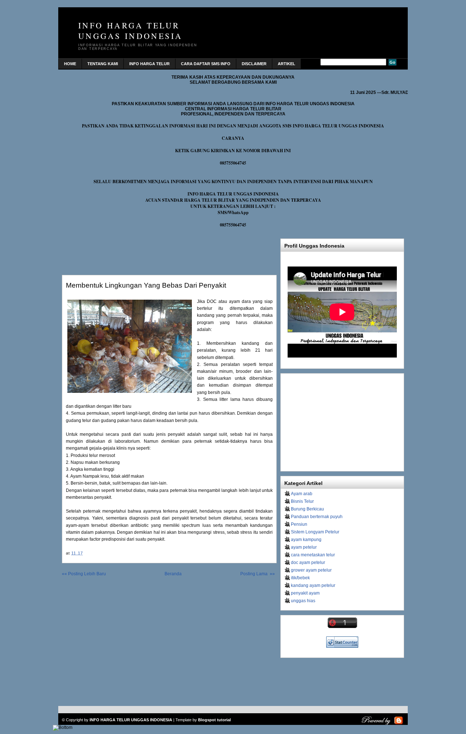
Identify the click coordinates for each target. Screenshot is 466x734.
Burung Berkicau (307, 509)
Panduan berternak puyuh (317, 516)
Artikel (286, 64)
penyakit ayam (305, 593)
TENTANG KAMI (102, 64)
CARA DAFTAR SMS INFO (205, 64)
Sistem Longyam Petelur (315, 531)
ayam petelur (304, 547)
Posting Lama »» (257, 573)
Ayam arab (301, 493)
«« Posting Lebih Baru (84, 573)
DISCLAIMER (254, 64)
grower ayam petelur (311, 570)
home (70, 64)
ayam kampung (306, 539)
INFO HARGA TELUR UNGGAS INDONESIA (130, 30)
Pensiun (299, 524)
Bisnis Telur (302, 501)
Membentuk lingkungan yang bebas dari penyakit (146, 285)
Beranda (173, 573)
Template (183, 720)
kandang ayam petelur (313, 585)
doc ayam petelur (308, 562)
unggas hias (303, 600)
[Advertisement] (147, 250)
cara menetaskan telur (313, 554)
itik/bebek (300, 577)
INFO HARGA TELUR (149, 64)
